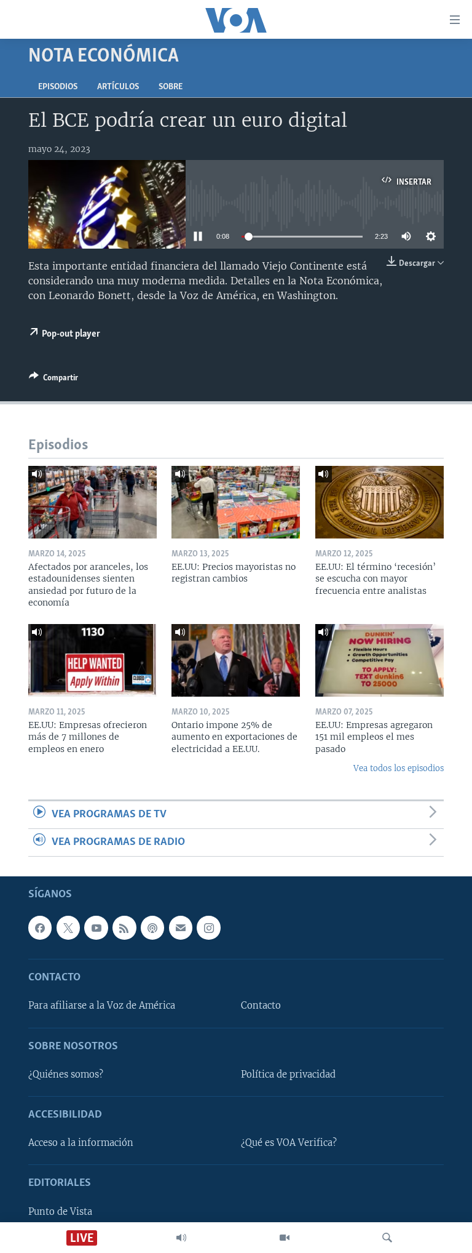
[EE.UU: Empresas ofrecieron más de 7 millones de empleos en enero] (92, 660)
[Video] (284, 1237)
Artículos (118, 87)
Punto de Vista (60, 1211)
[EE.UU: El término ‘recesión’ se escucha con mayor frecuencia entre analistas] (379, 502)
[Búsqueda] (387, 1237)
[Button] (53, 379)
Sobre (171, 87)
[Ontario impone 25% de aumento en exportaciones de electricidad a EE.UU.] (235, 660)
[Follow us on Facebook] (40, 928)
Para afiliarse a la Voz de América (101, 1006)
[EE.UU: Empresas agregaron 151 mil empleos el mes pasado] (379, 660)
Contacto (261, 1006)
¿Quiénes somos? (65, 1074)
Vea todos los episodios (398, 768)
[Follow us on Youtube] (96, 928)
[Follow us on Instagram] (208, 928)
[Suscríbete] (180, 928)
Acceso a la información (80, 1143)
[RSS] (124, 928)
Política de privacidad (288, 1074)
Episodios (57, 87)
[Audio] (181, 1237)
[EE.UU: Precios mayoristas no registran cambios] (235, 502)
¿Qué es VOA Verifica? (289, 1143)
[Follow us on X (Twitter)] (68, 928)
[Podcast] (152, 928)
